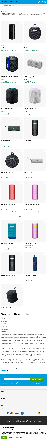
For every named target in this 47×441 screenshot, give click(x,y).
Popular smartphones (5, 387)
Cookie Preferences (31, 421)
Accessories (3, 398)
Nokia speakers (4, 321)
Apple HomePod (4, 316)
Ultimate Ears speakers (5, 328)
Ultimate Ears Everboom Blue (7, 243)
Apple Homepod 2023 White (30, 108)
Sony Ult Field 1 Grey (5, 140)
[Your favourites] (42, 2)
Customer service (4, 401)
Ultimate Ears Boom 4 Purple (30, 243)
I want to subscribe (36, 379)
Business (2, 405)
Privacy (14, 421)
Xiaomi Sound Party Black (6, 44)
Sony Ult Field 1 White (28, 172)
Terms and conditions (23, 421)
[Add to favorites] (21, 22)
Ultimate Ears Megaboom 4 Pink (8, 204)
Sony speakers (3, 323)
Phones (2, 391)
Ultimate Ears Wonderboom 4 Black (31, 44)
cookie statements (15, 434)
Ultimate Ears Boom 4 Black (30, 140)
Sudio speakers (4, 326)
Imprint (17, 421)
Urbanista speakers (4, 329)
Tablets (2, 394)
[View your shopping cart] (45, 2)
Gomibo (2, 408)
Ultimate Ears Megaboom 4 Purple (31, 204)
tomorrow (13, 368)
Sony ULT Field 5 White (29, 76)
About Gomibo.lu (9, 421)
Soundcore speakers (5, 324)
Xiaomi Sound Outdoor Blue (30, 275)
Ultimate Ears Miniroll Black (7, 172)
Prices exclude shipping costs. (35, 419)
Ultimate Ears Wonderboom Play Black (9, 76)
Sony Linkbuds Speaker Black (7, 307)
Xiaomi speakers (4, 331)
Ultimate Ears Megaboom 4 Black (8, 275)
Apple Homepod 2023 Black (7, 108)
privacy (8, 434)
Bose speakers (3, 318)
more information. (34, 420)
